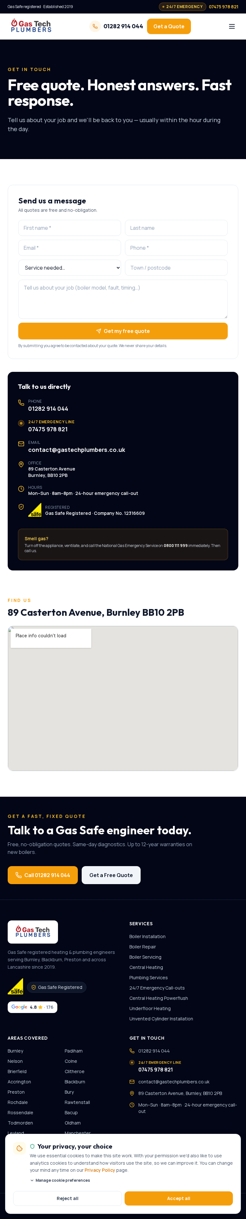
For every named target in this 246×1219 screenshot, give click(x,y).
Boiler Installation (147, 936)
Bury (69, 1092)
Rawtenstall (77, 1102)
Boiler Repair (142, 947)
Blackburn (75, 1082)
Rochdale (18, 1102)
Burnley (15, 1051)
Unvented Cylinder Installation (161, 1019)
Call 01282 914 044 (47, 875)
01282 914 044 (48, 408)
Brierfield (17, 1071)
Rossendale (20, 1112)
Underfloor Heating (150, 1008)
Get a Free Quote (111, 875)
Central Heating (146, 967)
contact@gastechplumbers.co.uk (76, 449)
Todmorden (20, 1123)
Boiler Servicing (145, 957)
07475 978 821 (48, 429)
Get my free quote (127, 331)
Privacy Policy (100, 1170)
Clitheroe (75, 1071)
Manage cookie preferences (63, 1180)
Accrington (19, 1082)
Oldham (73, 1123)
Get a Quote (168, 26)
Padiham (74, 1051)
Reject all (67, 1198)
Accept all (178, 1198)
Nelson (15, 1061)
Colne (71, 1061)
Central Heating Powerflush (158, 998)
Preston (16, 1092)
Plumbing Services (148, 977)
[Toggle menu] (232, 26)
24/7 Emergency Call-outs (157, 988)
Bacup (71, 1112)
